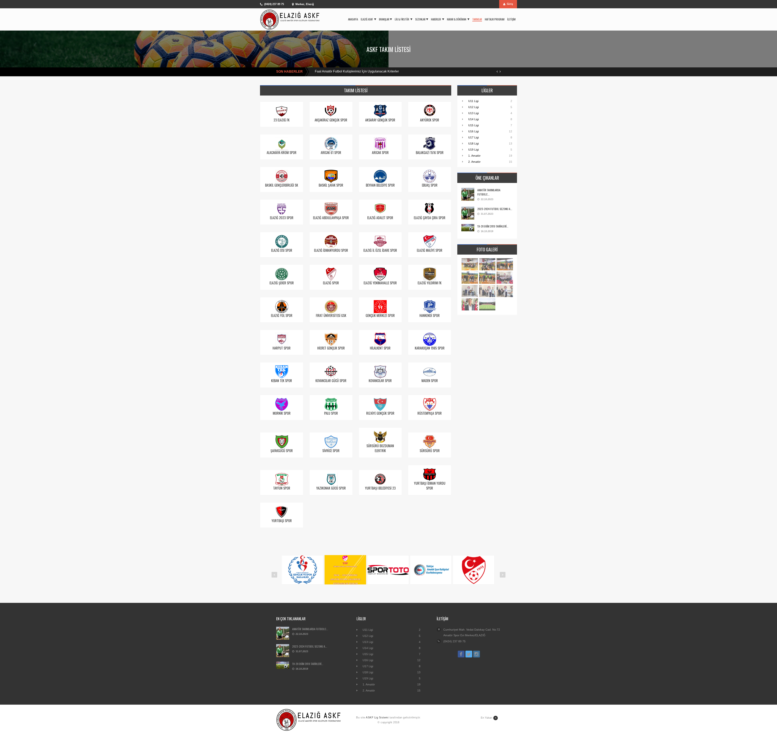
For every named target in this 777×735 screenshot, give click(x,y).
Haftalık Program (494, 19)
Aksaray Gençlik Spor (380, 120)
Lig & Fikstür (402, 19)
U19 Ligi (473, 149)
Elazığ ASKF (367, 19)
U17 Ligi (473, 137)
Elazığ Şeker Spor (282, 282)
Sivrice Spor (331, 450)
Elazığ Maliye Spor (429, 250)
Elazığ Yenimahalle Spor (380, 282)
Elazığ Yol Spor (281, 315)
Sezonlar (420, 19)
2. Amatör (474, 161)
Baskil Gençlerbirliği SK (281, 185)
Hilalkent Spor (380, 348)
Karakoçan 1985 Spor (430, 348)
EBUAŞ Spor (429, 185)
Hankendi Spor (429, 315)
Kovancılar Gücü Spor (330, 380)
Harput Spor (282, 348)
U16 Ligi (473, 131)
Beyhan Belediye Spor (380, 185)
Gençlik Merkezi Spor (380, 315)
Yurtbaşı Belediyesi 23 (380, 488)
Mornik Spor (282, 413)
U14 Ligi (473, 119)
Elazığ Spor (331, 282)
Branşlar (384, 19)
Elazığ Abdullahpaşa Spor (331, 217)
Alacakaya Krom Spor (281, 152)
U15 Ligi (473, 125)
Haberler (436, 19)
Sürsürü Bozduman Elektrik (380, 448)
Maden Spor (429, 380)
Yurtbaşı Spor (282, 520)
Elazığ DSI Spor (281, 250)
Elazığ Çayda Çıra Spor (429, 217)
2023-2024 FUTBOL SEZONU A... (494, 209)
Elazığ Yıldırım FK (430, 282)
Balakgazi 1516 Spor (430, 152)
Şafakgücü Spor (282, 450)
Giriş (510, 3)
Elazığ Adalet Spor (380, 217)
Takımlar (477, 19)
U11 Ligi (473, 101)
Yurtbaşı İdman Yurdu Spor (429, 486)
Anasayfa (353, 19)
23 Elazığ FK (282, 120)
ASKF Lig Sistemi (377, 717)
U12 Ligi (473, 107)
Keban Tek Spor (281, 380)
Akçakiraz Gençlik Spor (331, 120)
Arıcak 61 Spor (331, 152)
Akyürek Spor (429, 120)
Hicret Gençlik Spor (331, 348)
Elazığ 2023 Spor (281, 217)
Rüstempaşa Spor (429, 413)
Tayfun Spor (281, 488)
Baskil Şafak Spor (331, 185)
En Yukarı (486, 717)
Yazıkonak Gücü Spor (331, 488)
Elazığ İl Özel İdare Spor (380, 250)
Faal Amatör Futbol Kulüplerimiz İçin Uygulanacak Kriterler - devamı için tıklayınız (373, 71)
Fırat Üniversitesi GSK (331, 315)
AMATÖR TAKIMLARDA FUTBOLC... (488, 192)
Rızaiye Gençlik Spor (380, 413)
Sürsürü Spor (430, 450)
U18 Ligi (473, 143)
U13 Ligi (473, 113)
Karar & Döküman (457, 19)
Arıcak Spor (380, 152)
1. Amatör (474, 155)
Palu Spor (331, 413)
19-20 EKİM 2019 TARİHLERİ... (492, 226)
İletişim (511, 19)
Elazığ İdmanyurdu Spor (331, 250)
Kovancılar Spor (380, 380)
